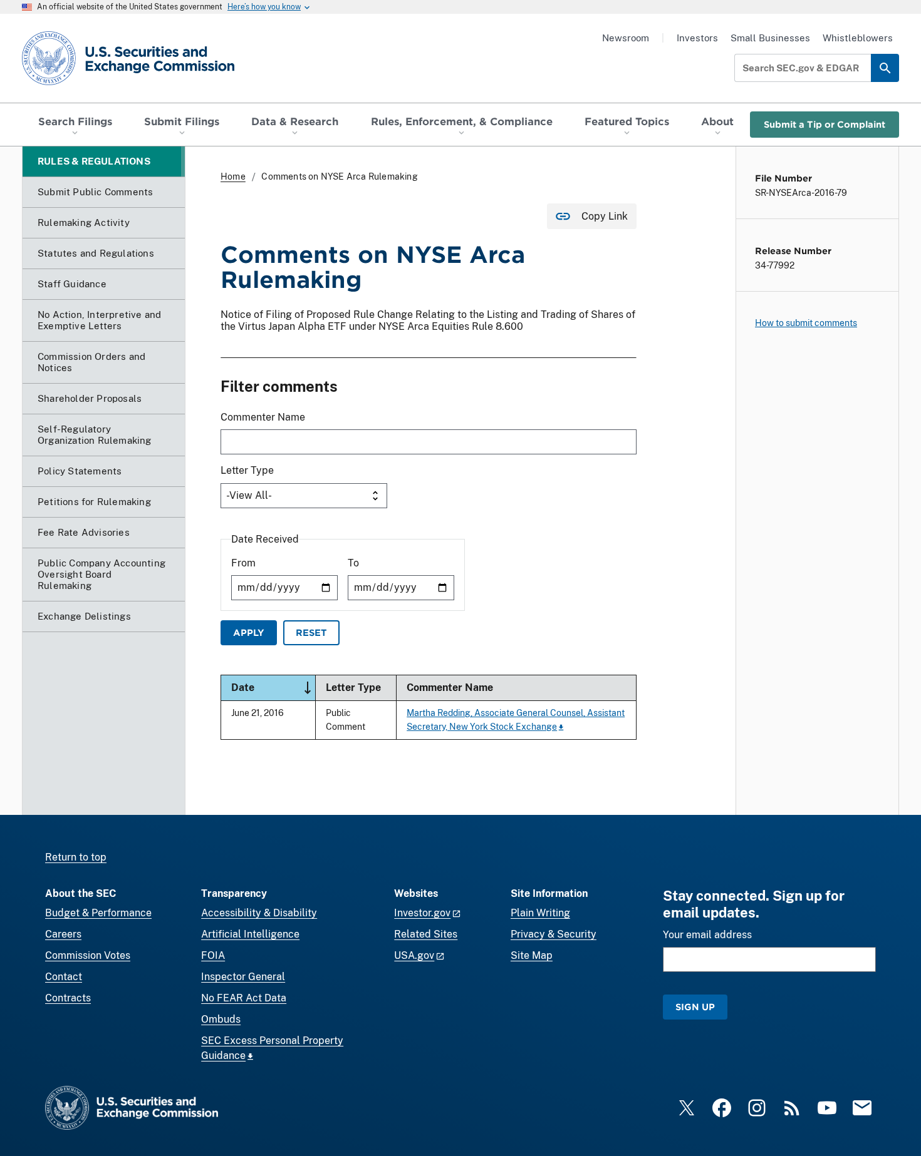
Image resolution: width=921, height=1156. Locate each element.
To (353, 563)
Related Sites (425, 934)
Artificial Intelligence (250, 934)
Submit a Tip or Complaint (824, 124)
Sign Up (695, 1006)
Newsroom (625, 38)
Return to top (76, 857)
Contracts (68, 998)
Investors (697, 38)
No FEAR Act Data (243, 998)
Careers (63, 934)
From (243, 563)
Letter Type (247, 470)
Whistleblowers (858, 38)
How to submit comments (806, 323)
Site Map (532, 955)
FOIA (213, 955)
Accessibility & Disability (259, 913)
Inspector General (243, 977)
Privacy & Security (553, 934)
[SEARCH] (885, 68)
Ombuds (221, 1019)
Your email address (707, 935)
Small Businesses (770, 38)
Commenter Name (263, 417)
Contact (63, 977)
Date (273, 686)
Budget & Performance (98, 913)
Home (233, 176)
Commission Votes (87, 955)
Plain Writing (540, 913)
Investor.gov (422, 913)
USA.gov (414, 955)
